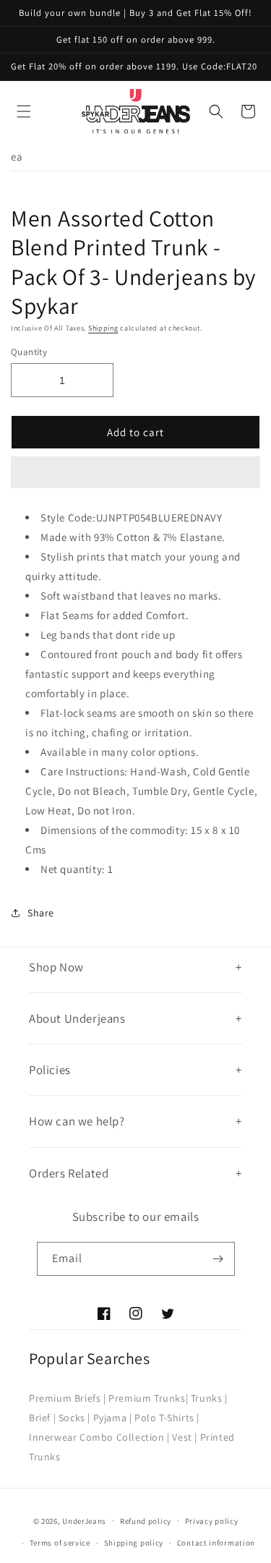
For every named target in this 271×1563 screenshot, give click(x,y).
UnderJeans (84, 1520)
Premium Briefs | (67, 1398)
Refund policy (145, 1521)
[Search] (216, 111)
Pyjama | (112, 1417)
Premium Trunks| (148, 1398)
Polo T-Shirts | (166, 1417)
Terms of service (60, 1543)
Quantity (29, 352)
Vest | (184, 1437)
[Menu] (24, 111)
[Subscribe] (218, 1259)
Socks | (74, 1417)
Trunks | (209, 1398)
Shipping (103, 328)
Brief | (42, 1417)
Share (40, 912)
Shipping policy (134, 1543)
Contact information (216, 1543)
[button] (135, 473)
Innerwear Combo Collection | (99, 1437)
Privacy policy (211, 1521)
